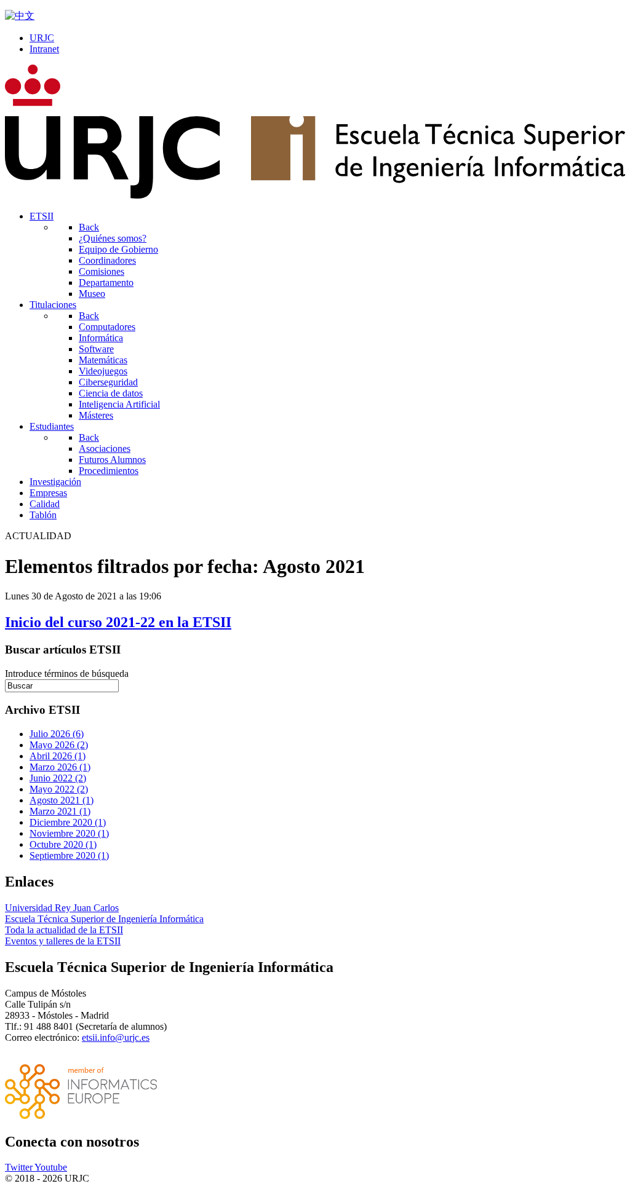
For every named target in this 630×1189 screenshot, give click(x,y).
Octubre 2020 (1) (63, 844)
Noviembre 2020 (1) (69, 833)
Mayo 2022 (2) (59, 789)
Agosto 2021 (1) (62, 800)
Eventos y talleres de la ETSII (63, 941)
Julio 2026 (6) (57, 734)
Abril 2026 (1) (58, 756)
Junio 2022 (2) (58, 778)
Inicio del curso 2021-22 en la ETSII (118, 622)
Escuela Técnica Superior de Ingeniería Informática (104, 919)
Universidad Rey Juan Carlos (62, 908)
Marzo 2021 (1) (60, 811)
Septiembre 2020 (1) (69, 855)
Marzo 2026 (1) (60, 767)
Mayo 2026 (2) (59, 745)
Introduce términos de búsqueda (67, 673)
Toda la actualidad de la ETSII (64, 930)
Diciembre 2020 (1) (68, 822)
